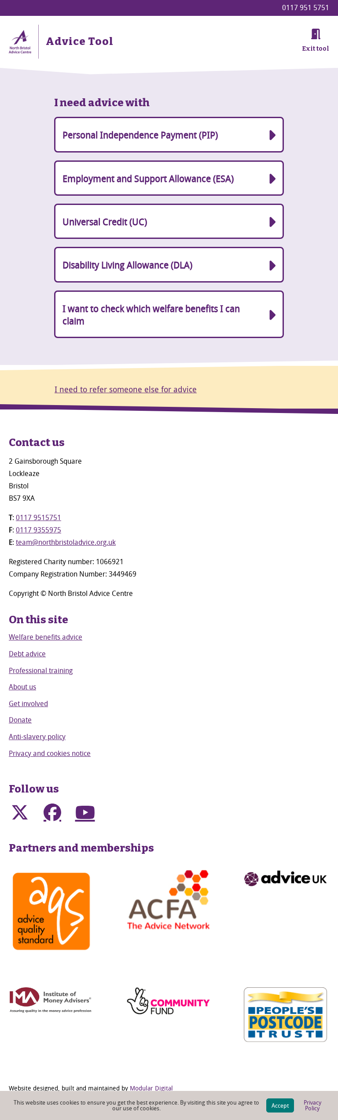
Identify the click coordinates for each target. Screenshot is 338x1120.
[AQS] (51, 911)
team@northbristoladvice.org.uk (66, 542)
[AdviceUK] (285, 878)
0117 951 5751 (305, 7)
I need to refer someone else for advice (126, 389)
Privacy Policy (312, 1105)
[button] (20, 812)
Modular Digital (151, 1088)
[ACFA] (168, 900)
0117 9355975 (38, 530)
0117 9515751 (38, 517)
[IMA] (51, 1000)
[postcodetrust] (285, 1014)
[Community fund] (168, 1001)
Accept (280, 1105)
